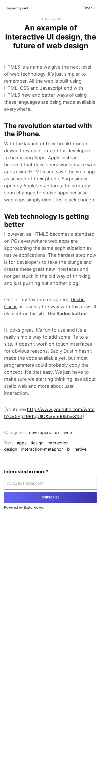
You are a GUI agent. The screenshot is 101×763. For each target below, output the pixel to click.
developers (40, 432)
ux (57, 432)
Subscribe (50, 497)
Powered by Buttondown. (24, 507)
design (37, 442)
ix (68, 449)
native (80, 449)
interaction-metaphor (42, 449)
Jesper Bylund (17, 8)
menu (90, 8)
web (68, 432)
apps (21, 442)
